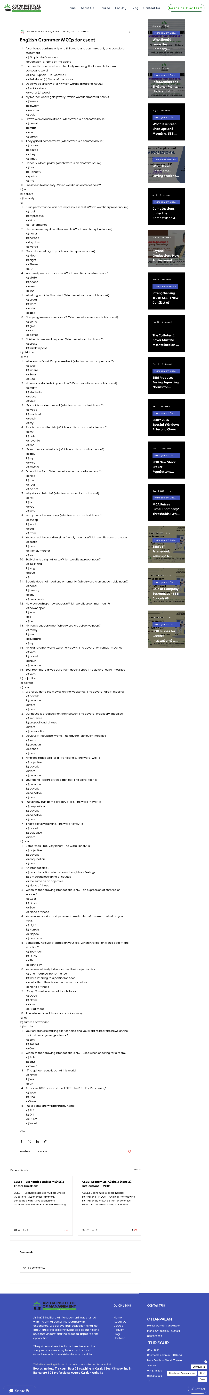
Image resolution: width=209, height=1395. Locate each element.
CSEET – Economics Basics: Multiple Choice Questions (39, 1184)
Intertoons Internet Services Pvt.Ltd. (94, 1364)
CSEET (23, 1131)
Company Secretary (165, 160)
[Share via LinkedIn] (37, 1141)
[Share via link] (45, 1141)
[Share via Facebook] (21, 1141)
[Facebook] (149, 1381)
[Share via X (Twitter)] (29, 1141)
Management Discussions (167, 33)
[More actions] (129, 31)
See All (137, 1170)
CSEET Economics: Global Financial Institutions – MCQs (106, 1184)
